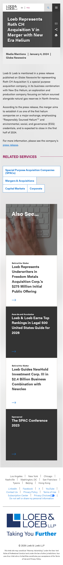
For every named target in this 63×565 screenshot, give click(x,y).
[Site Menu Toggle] (56, 8)
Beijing (29, 483)
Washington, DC (29, 479)
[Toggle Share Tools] (56, 29)
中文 (28, 8)
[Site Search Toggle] (48, 8)
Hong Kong (44, 483)
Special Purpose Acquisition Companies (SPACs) (29, 171)
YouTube (50, 488)
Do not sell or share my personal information (31, 498)
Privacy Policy (30, 492)
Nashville (10, 479)
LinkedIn (12, 488)
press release (10, 145)
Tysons (16, 483)
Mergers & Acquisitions (19, 180)
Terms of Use (49, 492)
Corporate (36, 188)
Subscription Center (18, 495)
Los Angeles (16, 476)
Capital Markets (15, 188)
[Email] (56, 24)
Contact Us (12, 492)
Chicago (48, 476)
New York (33, 476)
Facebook (28, 488)
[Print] (56, 35)
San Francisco (50, 479)
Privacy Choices (42, 495)
